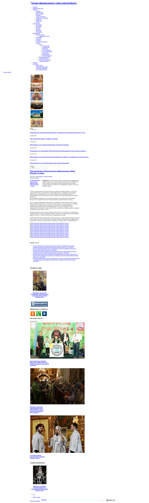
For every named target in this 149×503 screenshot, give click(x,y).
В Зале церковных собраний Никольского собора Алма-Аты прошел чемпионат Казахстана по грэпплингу (39, 363)
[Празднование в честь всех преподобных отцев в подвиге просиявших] (36, 127)
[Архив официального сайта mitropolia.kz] (53, 3)
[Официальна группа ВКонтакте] (45, 315)
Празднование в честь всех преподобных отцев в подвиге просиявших (49, 163)
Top (34, 494)
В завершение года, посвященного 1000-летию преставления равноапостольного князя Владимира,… (58, 151)
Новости (41, 176)
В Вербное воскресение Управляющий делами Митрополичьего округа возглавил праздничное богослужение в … (37, 409)
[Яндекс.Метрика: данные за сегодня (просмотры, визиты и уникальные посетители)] (35, 501)
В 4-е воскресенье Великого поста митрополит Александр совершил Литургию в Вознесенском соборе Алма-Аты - (54, 249)
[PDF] (37, 177)
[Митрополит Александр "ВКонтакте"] (40, 306)
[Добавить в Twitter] (31, 264)
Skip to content (7, 72)
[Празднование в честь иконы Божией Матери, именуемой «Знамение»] (36, 100)
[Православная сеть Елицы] (39, 315)
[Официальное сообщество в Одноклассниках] (33, 315)
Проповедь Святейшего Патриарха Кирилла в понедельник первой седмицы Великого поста (39, 488)
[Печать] (32, 177)
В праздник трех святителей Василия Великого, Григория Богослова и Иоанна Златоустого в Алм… (58, 132)
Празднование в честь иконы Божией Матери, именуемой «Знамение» (49, 144)
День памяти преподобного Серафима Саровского (44, 138)
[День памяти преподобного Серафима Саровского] (36, 91)
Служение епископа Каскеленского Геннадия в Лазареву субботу (37, 457)
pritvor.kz (43, 499)
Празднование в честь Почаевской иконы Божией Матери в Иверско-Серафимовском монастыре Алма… (59, 157)
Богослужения (48, 176)
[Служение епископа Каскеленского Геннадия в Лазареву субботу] (57, 452)
